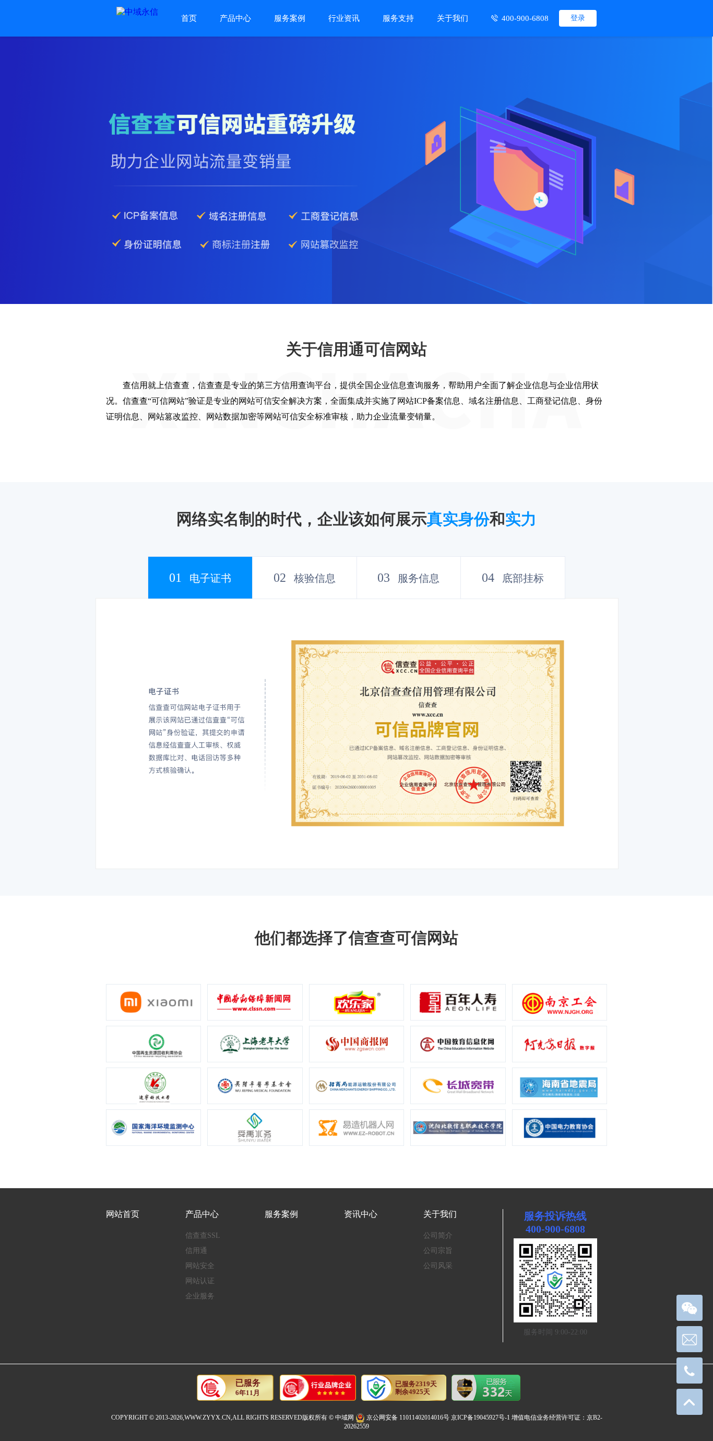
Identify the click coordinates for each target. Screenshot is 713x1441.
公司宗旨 (438, 1251)
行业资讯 (344, 18)
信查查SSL (202, 1235)
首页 (189, 18)
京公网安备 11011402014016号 (408, 1417)
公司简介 (438, 1235)
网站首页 (122, 1214)
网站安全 (200, 1266)
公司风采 (438, 1266)
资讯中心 (360, 1214)
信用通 (196, 1251)
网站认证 (200, 1281)
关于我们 (452, 18)
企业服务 (200, 1296)
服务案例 (289, 18)
